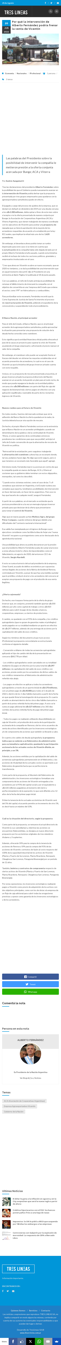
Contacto (45, 1310)
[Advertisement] (30, 120)
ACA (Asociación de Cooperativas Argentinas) (24, 1101)
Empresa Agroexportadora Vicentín (19, 1106)
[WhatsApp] (39, 1341)
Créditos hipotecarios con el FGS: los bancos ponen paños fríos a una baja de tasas (34, 1211)
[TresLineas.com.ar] (16, 11)
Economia (9, 73)
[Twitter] (53, 3)
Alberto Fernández (30, 1040)
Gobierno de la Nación (13, 1111)
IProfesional (35, 73)
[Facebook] (47, 3)
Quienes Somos (18, 1310)
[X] (30, 1341)
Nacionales (22, 73)
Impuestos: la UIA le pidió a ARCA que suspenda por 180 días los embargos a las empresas (35, 1222)
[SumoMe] (56, 1341)
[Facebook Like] (21, 1341)
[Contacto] (58, 3)
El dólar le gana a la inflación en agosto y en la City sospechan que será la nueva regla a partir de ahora (35, 1201)
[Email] (48, 1341)
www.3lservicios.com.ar (30, 1333)
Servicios (33, 1310)
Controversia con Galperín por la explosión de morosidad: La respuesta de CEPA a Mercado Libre (35, 1235)
